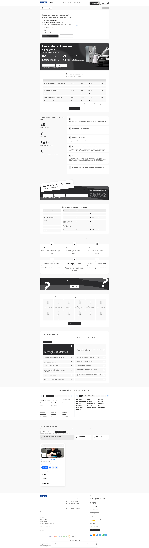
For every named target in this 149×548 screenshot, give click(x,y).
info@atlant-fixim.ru (94, 509)
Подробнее (52, 253)
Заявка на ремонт (90, 8)
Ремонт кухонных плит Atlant (71, 501)
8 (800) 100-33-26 (93, 506)
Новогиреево (79, 405)
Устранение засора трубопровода (51, 90)
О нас (64, 8)
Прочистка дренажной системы (51, 100)
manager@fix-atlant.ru (94, 512)
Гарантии (77, 8)
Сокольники (78, 409)
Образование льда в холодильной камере (67, 226)
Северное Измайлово (91, 407)
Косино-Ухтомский (91, 403)
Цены (61, 8)
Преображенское (79, 407)
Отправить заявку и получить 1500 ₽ (77, 195)
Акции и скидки (83, 8)
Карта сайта (42, 530)
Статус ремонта (105, 8)
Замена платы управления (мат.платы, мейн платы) (55, 83)
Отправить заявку (61, 65)
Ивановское (100, 401)
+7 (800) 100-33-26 (77, 2)
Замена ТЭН (46, 87)
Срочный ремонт (55, 8)
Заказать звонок (75, 286)
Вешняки (89, 399)
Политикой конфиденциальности (65, 433)
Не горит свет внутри (67, 229)
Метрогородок (101, 403)
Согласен (94, 544)
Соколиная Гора (101, 407)
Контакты (96, 8)
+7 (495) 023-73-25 (67, 2)
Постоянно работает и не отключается (68, 222)
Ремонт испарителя (48, 93)
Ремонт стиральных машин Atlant (72, 503)
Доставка (72, 8)
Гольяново (89, 401)
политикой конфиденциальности (57, 197)
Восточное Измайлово (81, 401)
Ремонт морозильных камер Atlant (72, 508)
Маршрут (46, 467)
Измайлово (78, 403)
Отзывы (68, 8)
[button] (41, 396)
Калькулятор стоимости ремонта (47, 523)
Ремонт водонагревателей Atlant (72, 498)
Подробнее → (101, 213)
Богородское (79, 399)
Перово (100, 405)
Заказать (101, 83)
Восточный (100, 399)
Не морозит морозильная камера (68, 218)
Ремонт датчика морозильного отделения (53, 97)
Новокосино (89, 405)
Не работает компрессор (68, 213)
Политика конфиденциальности (74, 540)
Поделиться (91, 535)
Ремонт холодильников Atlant (71, 506)
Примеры (42, 507)
